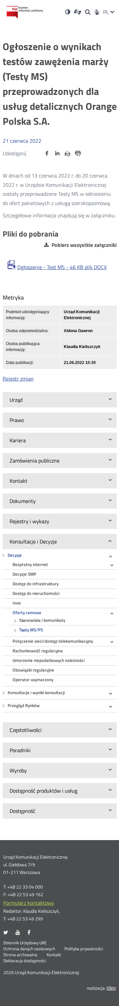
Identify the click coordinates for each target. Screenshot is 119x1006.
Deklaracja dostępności (24, 961)
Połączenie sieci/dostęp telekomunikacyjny (53, 641)
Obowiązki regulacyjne (33, 670)
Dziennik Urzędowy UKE (25, 943)
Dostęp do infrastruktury (36, 584)
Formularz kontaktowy (28, 903)
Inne (17, 603)
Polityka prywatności (83, 949)
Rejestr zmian (18, 379)
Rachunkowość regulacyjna (38, 651)
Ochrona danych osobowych (29, 949)
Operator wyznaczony (33, 680)
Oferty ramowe (27, 613)
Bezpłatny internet (30, 564)
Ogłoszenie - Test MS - (62, 267)
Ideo (111, 988)
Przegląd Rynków (24, 705)
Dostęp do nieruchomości (36, 593)
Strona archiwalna (20, 955)
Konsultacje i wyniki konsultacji (36, 692)
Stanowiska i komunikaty (42, 620)
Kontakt (54, 955)
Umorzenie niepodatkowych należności (49, 660)
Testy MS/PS (31, 630)
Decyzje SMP (24, 574)
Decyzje (15, 555)
